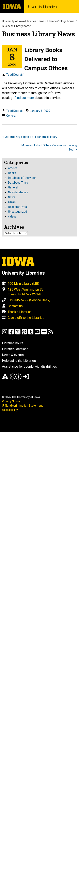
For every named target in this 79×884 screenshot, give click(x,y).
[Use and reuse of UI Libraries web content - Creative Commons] (15, 378)
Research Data (17, 206)
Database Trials (18, 182)
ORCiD (12, 202)
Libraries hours (12, 343)
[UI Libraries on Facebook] (11, 334)
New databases (18, 192)
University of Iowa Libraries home (23, 21)
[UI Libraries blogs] (50, 334)
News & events (13, 355)
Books (12, 173)
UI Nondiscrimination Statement (22, 405)
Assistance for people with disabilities (29, 366)
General (11, 115)
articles (12, 168)
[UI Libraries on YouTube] (37, 334)
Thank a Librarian (19, 312)
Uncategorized (17, 211)
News (11, 197)
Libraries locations (15, 349)
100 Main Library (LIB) (23, 284)
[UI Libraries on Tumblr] (30, 334)
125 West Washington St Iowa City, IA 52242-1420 (26, 292)
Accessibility (10, 409)
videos (12, 216)
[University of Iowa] (12, 6)
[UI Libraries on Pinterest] (24, 334)
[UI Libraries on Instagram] (4, 334)
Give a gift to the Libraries (26, 318)
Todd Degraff (14, 74)
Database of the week (22, 177)
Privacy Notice (11, 401)
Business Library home (16, 26)
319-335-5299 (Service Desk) (29, 300)
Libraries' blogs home (61, 21)
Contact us (15, 306)
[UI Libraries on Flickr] (44, 334)
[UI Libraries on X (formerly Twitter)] (17, 334)
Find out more (24, 98)
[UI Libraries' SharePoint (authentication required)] (26, 378)
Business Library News (38, 33)
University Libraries (41, 7)
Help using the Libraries (19, 361)
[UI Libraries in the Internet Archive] (5, 378)
